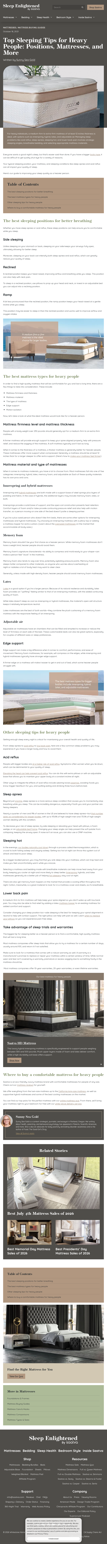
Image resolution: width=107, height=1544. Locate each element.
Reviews (30, 1497)
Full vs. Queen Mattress (91, 1469)
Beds (42, 1464)
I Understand (53, 1539)
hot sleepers (55, 875)
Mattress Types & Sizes (18, 1419)
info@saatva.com (15, 1497)
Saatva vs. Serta (89, 1483)
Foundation (27, 1469)
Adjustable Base (12, 1469)
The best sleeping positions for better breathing (30, 191)
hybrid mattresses (27, 492)
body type (95, 154)
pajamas (74, 782)
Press (76, 1497)
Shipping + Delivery (14, 1501)
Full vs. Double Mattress (69, 1474)
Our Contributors (95, 1506)
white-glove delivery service (68, 1103)
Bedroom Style (64, 17)
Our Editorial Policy (86, 1511)
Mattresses (8, 17)
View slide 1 (101, 1064)
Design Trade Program (88, 1501)
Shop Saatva (95, 7)
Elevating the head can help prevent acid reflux (25, 773)
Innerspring (71, 872)
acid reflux (29, 745)
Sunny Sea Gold (25, 59)
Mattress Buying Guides (31, 27)
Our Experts (69, 1511)
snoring (18, 800)
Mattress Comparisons (18, 1414)
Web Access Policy (41, 1506)
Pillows (47, 1469)
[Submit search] (82, 7)
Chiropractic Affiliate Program (71, 1506)
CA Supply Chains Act (93, 1532)
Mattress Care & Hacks (18, 1409)
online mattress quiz (69, 1100)
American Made (67, 1501)
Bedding (25, 17)
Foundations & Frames (18, 1398)
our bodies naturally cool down (33, 847)
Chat (38, 1497)
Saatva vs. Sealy (65, 1478)
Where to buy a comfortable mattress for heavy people (34, 207)
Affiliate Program (27, 1478)
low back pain (43, 745)
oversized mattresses (65, 523)
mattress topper (67, 903)
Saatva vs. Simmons (92, 1474)
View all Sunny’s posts (25, 1133)
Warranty (25, 1506)
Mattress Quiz (87, 1464)
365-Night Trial (12, 1506)
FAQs (45, 1497)
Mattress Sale (72, 1464)
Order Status (32, 1501)
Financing (44, 1501)
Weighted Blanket (19, 1474)
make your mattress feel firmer (85, 455)
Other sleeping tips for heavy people (24, 202)
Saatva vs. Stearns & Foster (89, 1478)
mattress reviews (25, 1084)
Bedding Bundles (30, 1464)
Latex (5, 588)
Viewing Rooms (88, 1497)
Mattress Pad (36, 1474)
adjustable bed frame (26, 829)
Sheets (38, 1469)
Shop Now (14, 1060)
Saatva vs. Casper (71, 1483)
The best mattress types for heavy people (27, 196)
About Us (67, 1497)
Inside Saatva (85, 17)
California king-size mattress (72, 1091)
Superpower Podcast (80, 1515)
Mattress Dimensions (68, 1469)
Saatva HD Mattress (21, 1043)
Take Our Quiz (16, 1376)
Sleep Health (43, 17)
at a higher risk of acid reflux (46, 763)
